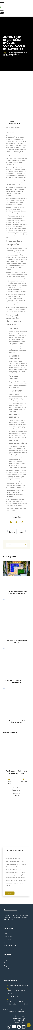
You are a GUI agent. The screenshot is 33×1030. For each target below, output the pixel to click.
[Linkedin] (24, 1027)
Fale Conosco (8, 940)
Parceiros (7, 943)
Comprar (6, 963)
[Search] (25, 545)
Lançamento (7, 960)
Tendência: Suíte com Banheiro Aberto (16, 641)
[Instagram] (9, 1027)
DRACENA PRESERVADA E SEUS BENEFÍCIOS (16, 681)
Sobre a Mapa (8, 937)
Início (5, 53)
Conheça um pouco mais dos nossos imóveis (16, 722)
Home (6, 934)
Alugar (6, 966)
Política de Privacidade (11, 946)
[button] (11, 522)
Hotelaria (6, 969)
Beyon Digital (20, 1011)
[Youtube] (14, 1027)
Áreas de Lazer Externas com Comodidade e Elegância (16, 592)
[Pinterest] (19, 1027)
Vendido (6, 972)
